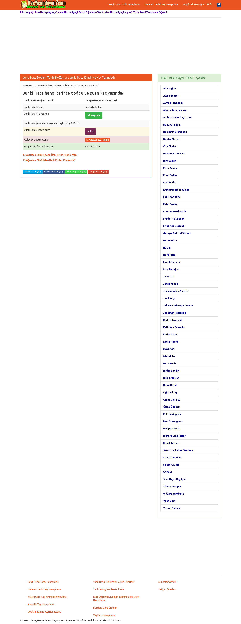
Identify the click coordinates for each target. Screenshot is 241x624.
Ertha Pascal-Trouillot (176, 189)
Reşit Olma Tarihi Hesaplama (124, 4)
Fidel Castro (170, 204)
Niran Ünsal (170, 385)
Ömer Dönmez (171, 399)
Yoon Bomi (169, 501)
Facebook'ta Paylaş (53, 171)
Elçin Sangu (170, 168)
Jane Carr (168, 276)
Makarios (168, 349)
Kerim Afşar (170, 334)
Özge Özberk (171, 406)
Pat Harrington (172, 414)
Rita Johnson (170, 443)
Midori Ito (169, 356)
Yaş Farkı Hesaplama (104, 615)
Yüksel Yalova (171, 508)
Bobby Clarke (171, 139)
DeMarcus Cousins (174, 153)
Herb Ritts (169, 254)
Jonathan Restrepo (174, 312)
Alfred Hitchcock (173, 102)
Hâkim (167, 247)
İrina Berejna (171, 269)
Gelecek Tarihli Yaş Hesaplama (161, 4)
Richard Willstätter (174, 435)
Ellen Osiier (170, 175)
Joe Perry (169, 298)
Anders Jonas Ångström (177, 117)
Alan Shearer (171, 95)
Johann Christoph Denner (178, 305)
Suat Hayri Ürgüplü (174, 479)
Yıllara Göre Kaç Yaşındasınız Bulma (47, 596)
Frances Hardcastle (174, 211)
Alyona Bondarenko (175, 110)
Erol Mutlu (169, 182)
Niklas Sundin (171, 370)
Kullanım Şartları (167, 582)
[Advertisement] (120, 46)
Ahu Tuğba (169, 88)
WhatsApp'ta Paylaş (76, 171)
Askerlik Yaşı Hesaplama (41, 604)
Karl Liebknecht (172, 320)
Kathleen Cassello (174, 327)
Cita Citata (169, 146)
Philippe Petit (171, 428)
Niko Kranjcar (171, 378)
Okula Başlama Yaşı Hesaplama (44, 611)
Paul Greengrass (173, 421)
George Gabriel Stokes (177, 233)
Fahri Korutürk (171, 197)
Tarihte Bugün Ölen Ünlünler (109, 589)
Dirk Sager (169, 160)
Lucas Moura (170, 341)
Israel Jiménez (171, 262)
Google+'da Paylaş (98, 171)
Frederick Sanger (173, 218)
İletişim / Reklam (167, 589)
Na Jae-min (169, 363)
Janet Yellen (170, 283)
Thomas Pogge (172, 486)
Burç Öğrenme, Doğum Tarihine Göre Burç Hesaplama (116, 598)
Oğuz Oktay (170, 392)
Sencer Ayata (171, 464)
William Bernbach (173, 493)
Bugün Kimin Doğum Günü (197, 4)
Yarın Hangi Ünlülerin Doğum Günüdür (113, 582)
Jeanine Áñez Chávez (176, 291)
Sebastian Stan (172, 457)
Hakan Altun (170, 240)
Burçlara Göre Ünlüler (105, 607)
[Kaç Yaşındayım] (43, 4)
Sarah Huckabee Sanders (178, 450)
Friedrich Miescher (174, 226)
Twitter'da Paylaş (32, 171)
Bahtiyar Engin (172, 124)
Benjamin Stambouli (175, 131)
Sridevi (167, 472)
